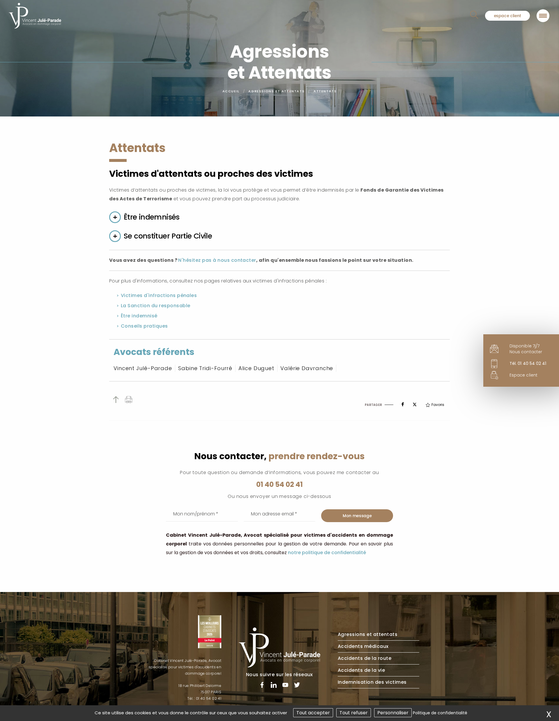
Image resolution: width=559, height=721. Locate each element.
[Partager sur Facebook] (403, 403)
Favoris (437, 404)
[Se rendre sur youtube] (285, 686)
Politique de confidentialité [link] (440, 713)
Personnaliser (392, 712)
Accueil (231, 91)
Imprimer (128, 399)
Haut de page (115, 399)
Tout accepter (313, 712)
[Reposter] (414, 403)
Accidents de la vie (361, 670)
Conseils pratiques (144, 326)
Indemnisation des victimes (372, 682)
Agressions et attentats (367, 634)
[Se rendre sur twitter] (297, 686)
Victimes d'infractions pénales (159, 295)
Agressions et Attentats (276, 91)
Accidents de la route (364, 658)
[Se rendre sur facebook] (262, 686)
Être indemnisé (139, 315)
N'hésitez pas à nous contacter (217, 260)
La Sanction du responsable (155, 305)
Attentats (325, 91)
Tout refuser (353, 712)
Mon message (357, 516)
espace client (507, 16)
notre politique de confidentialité (327, 552)
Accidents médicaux (363, 646)
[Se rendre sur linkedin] (274, 686)
